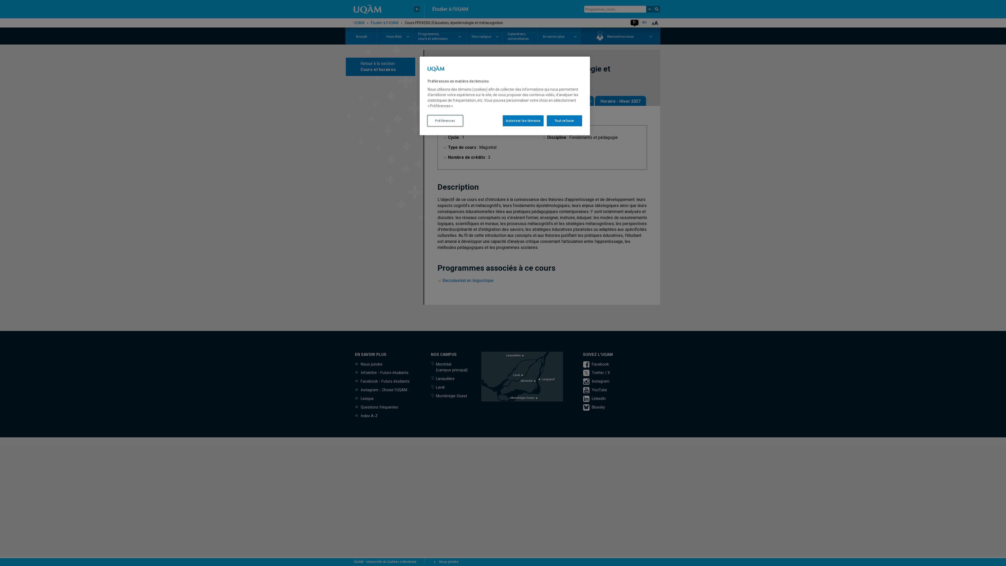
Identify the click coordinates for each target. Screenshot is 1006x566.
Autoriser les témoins (523, 121)
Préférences (445, 121)
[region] (505, 96)
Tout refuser (564, 121)
